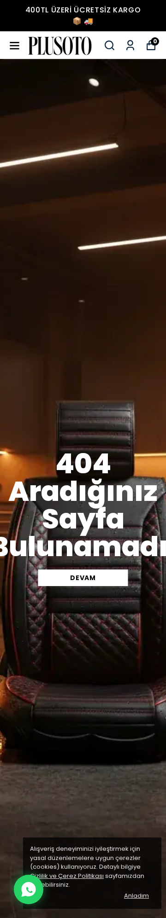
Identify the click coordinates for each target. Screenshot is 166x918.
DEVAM (83, 577)
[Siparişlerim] (130, 45)
